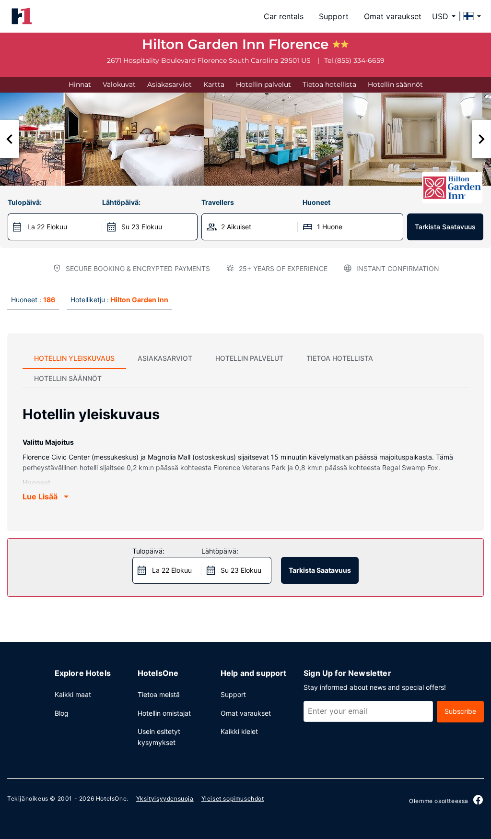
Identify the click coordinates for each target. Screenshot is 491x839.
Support (334, 16)
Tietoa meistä (159, 694)
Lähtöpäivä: (121, 202)
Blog (62, 713)
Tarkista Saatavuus (445, 227)
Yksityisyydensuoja (165, 798)
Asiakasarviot (169, 84)
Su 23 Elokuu (141, 227)
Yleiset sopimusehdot (232, 798)
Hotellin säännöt (395, 84)
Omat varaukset (392, 16)
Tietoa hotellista (329, 84)
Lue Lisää (40, 496)
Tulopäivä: (25, 202)
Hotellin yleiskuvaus (74, 358)
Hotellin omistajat (164, 713)
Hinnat (80, 84)
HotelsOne (111, 798)
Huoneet (316, 202)
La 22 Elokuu (47, 227)
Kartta (213, 84)
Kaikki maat (73, 694)
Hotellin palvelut (263, 84)
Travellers (217, 202)
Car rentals (284, 16)
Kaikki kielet (239, 731)
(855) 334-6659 (360, 60)
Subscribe (460, 711)
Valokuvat (119, 84)
